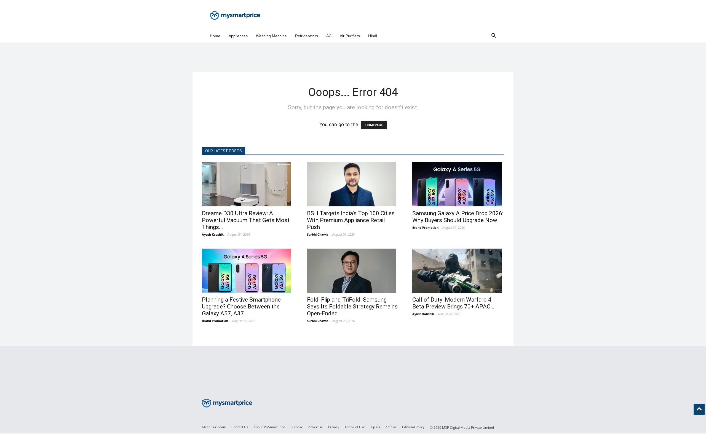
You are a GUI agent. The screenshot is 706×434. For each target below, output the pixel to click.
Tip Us (375, 427)
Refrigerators (306, 36)
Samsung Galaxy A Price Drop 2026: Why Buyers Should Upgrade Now (457, 216)
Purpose (296, 427)
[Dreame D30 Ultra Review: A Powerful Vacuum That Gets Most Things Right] (248, 184)
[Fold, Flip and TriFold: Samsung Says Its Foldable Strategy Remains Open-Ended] (353, 271)
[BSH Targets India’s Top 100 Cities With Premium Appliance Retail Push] (353, 184)
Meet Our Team (214, 427)
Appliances (238, 36)
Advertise (315, 427)
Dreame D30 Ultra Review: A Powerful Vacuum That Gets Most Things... (246, 220)
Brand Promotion (425, 227)
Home (215, 36)
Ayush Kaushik (213, 234)
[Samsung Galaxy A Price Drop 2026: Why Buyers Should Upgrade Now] (458, 184)
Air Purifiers (350, 36)
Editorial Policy (413, 427)
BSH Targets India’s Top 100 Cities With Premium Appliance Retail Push (351, 220)
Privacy (333, 427)
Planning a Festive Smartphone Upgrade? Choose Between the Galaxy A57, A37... (241, 306)
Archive (391, 427)
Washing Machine (271, 36)
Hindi (372, 36)
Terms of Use (354, 427)
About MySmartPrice (269, 427)
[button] (493, 36)
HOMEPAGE (374, 125)
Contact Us (239, 427)
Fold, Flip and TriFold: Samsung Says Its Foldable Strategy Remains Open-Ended (352, 306)
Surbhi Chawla (317, 234)
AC (328, 36)
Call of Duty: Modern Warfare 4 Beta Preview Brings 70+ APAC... (453, 303)
